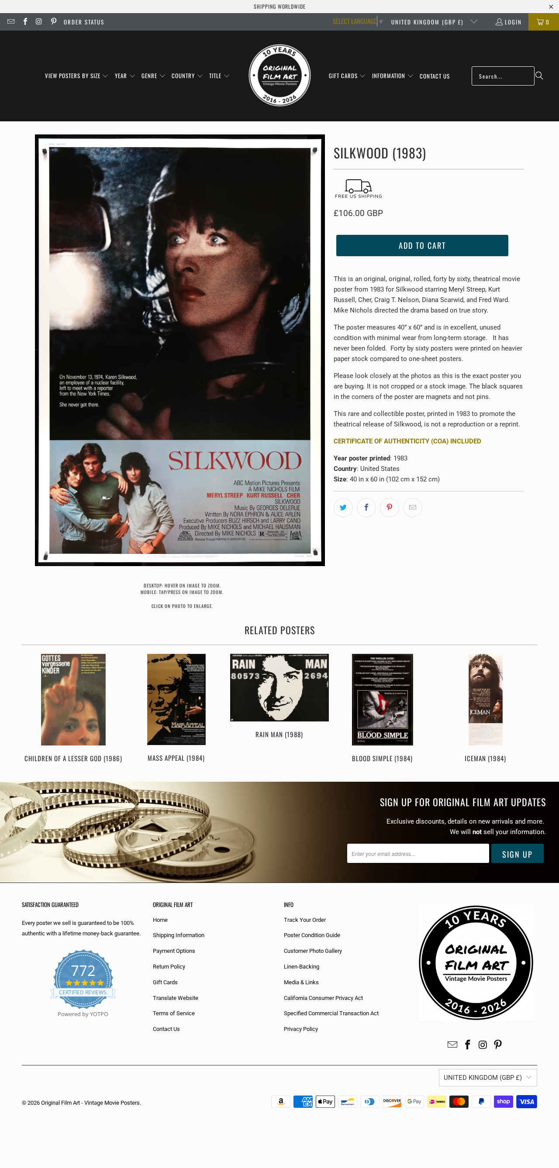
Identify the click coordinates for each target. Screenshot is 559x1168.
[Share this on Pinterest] (389, 507)
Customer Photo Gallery (313, 951)
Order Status (84, 21)
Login (513, 21)
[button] (77, 76)
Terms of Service (174, 1013)
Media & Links (301, 982)
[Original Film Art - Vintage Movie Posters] (279, 76)
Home (160, 920)
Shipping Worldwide (280, 6)
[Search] (539, 76)
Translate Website (175, 998)
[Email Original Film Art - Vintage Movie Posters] (10, 21)
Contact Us (166, 1029)
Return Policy (169, 966)
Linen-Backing (301, 966)
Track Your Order (305, 920)
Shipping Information (178, 935)
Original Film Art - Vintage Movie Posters (90, 1102)
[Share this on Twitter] (343, 507)
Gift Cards (165, 982)
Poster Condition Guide (312, 935)
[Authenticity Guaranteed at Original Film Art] (22, 1024)
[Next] (525, 709)
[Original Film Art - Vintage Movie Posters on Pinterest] (53, 21)
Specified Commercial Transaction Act (331, 1013)
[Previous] (34, 709)
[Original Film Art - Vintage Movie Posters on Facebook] (24, 21)
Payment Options (174, 951)
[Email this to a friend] (412, 507)
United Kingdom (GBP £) (428, 21)
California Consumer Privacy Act (323, 998)
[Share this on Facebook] (366, 507)
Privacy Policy (301, 1029)
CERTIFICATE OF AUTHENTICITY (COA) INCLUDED (407, 441)
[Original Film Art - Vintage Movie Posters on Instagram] (39, 21)
